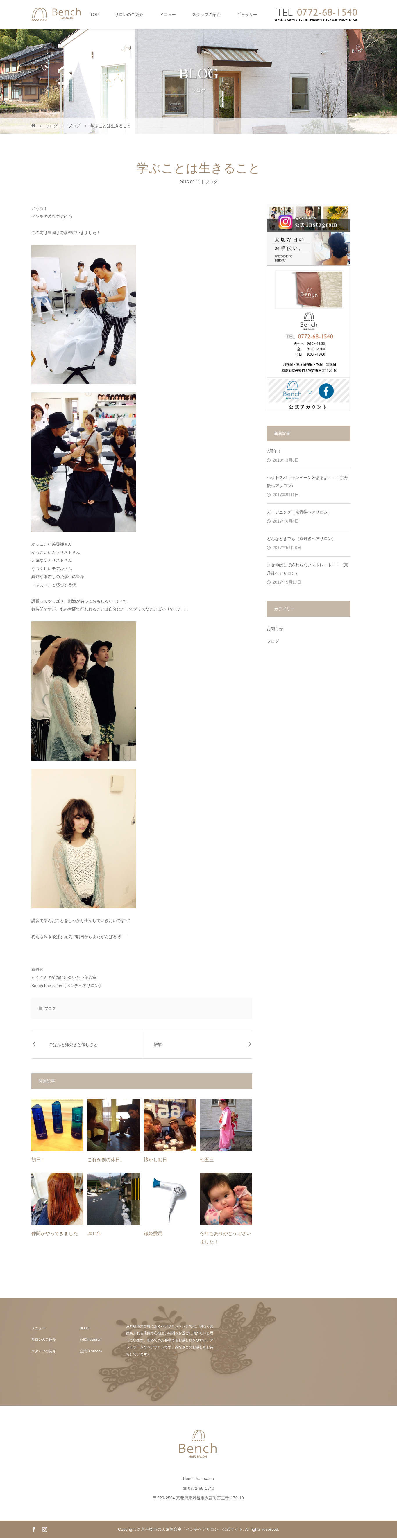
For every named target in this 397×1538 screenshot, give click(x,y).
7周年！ (274, 451)
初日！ (38, 1159)
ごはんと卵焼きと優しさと (73, 1044)
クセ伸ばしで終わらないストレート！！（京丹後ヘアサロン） (307, 569)
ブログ (211, 181)
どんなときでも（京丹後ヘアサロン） (301, 538)
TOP (94, 14)
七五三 (207, 1159)
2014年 (94, 1233)
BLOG (84, 1328)
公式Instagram (91, 1340)
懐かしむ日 (155, 1159)
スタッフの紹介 (206, 14)
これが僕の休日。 (106, 1159)
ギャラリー (247, 14)
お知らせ (275, 628)
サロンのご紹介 (129, 14)
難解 (158, 1044)
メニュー (168, 14)
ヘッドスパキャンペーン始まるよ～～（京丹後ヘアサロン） (307, 481)
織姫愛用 (153, 1233)
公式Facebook (91, 1351)
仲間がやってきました (54, 1233)
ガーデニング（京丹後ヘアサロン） (299, 512)
